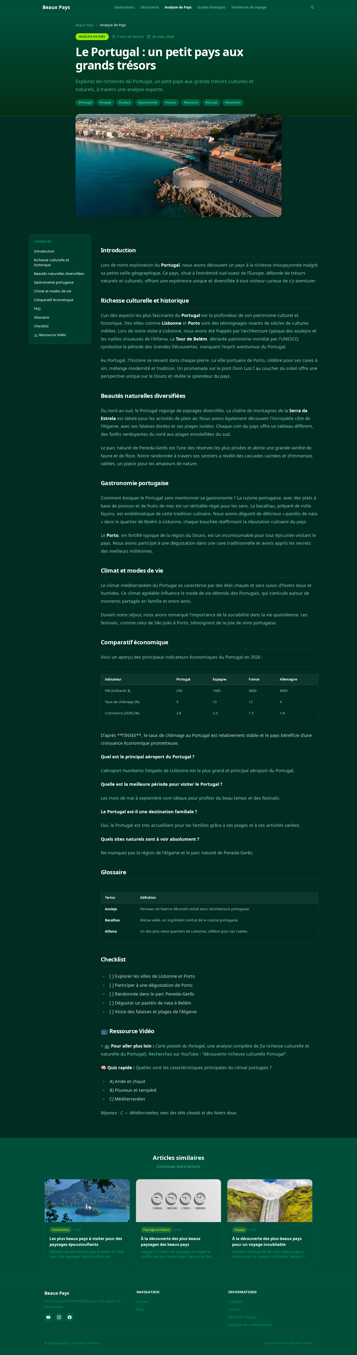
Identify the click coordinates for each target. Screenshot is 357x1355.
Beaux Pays (85, 25)
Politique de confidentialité (250, 1324)
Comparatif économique (53, 299)
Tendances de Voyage (248, 7)
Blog (140, 1309)
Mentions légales (242, 1317)
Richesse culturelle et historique (51, 262)
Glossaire (41, 317)
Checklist (41, 326)
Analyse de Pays (178, 7)
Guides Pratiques (211, 7)
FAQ (37, 308)
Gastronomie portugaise (54, 282)
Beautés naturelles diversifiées (59, 273)
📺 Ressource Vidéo (50, 334)
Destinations (124, 7)
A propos (235, 1301)
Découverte (149, 7)
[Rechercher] (312, 7)
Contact (234, 1309)
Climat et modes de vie (52, 291)
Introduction (44, 251)
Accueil (142, 1301)
